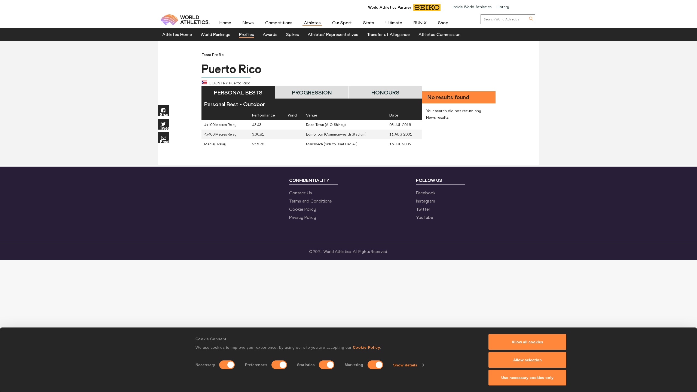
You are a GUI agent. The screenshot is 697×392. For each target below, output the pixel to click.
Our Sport (342, 22)
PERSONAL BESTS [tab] (238, 92)
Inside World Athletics (472, 6)
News (248, 22)
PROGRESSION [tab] (312, 92)
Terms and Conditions (310, 201)
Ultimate (394, 22)
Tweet (164, 128)
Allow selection (527, 360)
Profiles (246, 34)
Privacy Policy (302, 217)
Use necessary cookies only (527, 377)
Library (503, 6)
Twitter (423, 209)
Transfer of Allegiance (388, 34)
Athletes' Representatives (333, 34)
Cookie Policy (366, 347)
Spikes (292, 34)
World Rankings (215, 34)
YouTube (424, 217)
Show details (405, 365)
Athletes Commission (439, 34)
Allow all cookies (527, 342)
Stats (368, 22)
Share (164, 114)
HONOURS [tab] (385, 92)
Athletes (312, 22)
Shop (443, 22)
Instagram (425, 201)
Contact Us (300, 192)
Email (164, 141)
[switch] (279, 364)
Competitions (278, 22)
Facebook (426, 192)
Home (225, 22)
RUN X (420, 22)
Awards (270, 34)
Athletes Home (177, 34)
